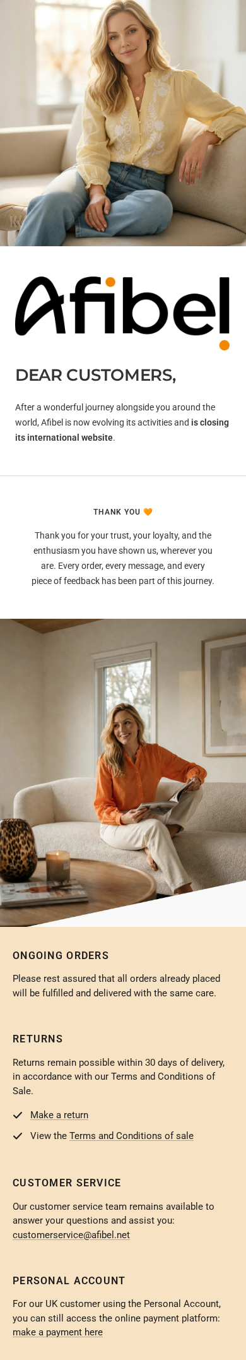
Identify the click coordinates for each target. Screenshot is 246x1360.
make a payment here (58, 1332)
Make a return (59, 1115)
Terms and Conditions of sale (131, 1136)
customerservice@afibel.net (71, 1235)
